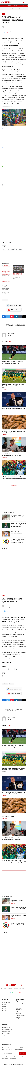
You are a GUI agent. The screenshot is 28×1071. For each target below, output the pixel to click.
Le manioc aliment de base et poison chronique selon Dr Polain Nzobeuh (14, 432)
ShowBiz (22, 5)
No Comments (5, 607)
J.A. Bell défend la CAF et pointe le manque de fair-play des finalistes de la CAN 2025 (13, 454)
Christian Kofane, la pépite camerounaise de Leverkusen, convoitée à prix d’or (13, 362)
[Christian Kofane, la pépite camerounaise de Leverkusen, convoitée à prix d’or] (14, 352)
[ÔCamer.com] (6, 2)
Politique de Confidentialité (10, 1058)
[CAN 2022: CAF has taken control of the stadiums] (7, 287)
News (2, 5)
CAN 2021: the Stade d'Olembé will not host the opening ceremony (6, 273)
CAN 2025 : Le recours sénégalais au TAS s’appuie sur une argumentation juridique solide (14, 477)
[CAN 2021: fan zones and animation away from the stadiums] (18, 269)
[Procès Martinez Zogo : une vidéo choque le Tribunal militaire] (6, 517)
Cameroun (11, 683)
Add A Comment (14, 485)
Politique (8, 5)
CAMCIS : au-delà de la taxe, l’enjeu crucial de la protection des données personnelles (18, 541)
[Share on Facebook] (3, 32)
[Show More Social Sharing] (10, 32)
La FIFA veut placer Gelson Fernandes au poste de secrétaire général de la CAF (13, 409)
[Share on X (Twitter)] (5, 32)
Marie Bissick (8, 27)
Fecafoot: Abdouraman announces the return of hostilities (20, 325)
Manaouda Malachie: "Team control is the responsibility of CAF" (8, 709)
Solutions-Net (21, 1064)
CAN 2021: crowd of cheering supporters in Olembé (19, 709)
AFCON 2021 (5, 300)
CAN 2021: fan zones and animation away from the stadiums (17, 275)
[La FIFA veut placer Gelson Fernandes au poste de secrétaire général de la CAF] (14, 399)
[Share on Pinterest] (7, 32)
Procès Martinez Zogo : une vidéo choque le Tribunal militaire (17, 517)
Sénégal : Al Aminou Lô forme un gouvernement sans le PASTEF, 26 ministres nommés (18, 525)
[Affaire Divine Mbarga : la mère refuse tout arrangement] (6, 533)
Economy (15, 5)
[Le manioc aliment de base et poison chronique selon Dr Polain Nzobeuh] (14, 422)
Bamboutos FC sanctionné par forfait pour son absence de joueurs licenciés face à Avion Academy (13, 386)
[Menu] (26, 2)
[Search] (23, 2)
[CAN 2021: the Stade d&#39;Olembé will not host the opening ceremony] (7, 268)
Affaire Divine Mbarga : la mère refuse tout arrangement (18, 532)
